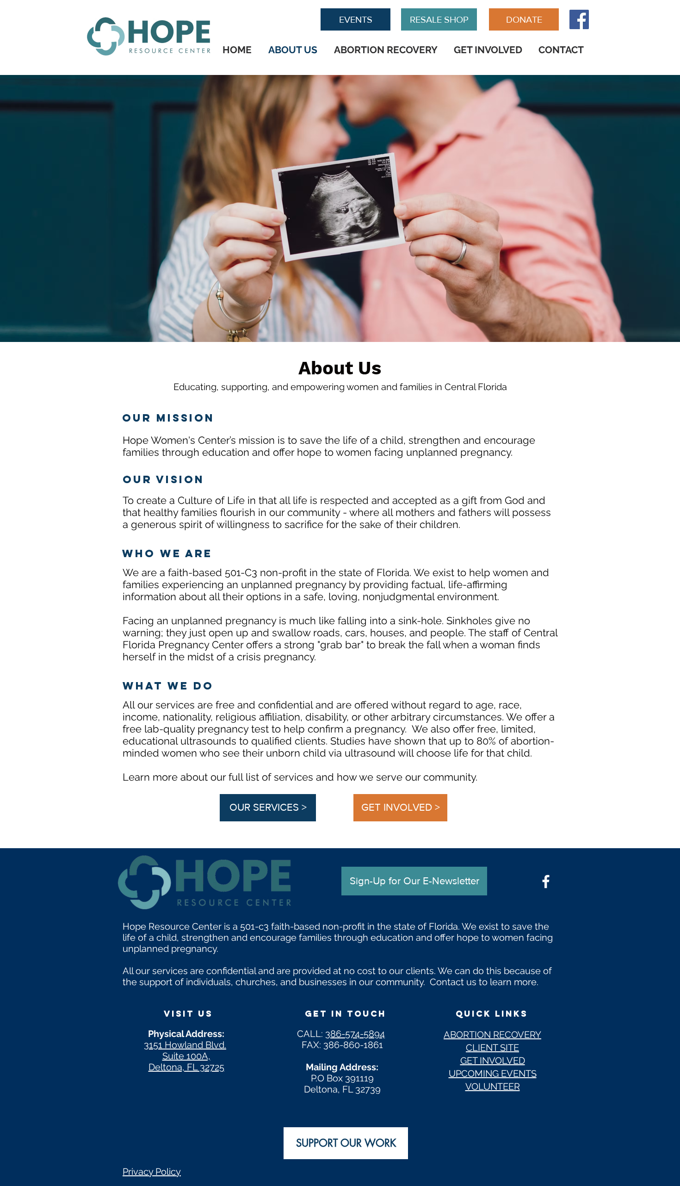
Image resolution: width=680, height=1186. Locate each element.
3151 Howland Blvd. (185, 1044)
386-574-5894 (355, 1033)
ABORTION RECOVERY (492, 1034)
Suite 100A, (186, 1056)
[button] (414, 881)
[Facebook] (579, 19)
